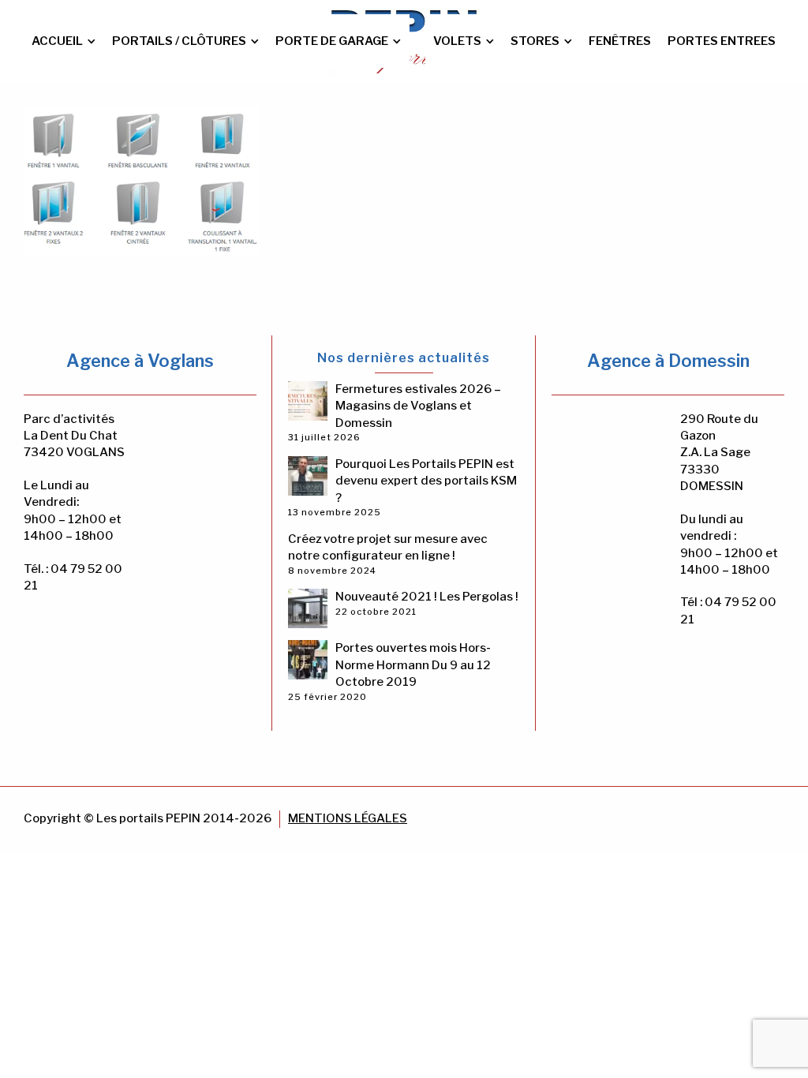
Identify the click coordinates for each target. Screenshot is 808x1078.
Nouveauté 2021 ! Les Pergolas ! (426, 597)
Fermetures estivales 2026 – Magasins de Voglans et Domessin (418, 406)
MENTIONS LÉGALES (347, 818)
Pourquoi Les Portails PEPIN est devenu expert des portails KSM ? (426, 481)
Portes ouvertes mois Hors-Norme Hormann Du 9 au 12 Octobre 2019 (413, 665)
